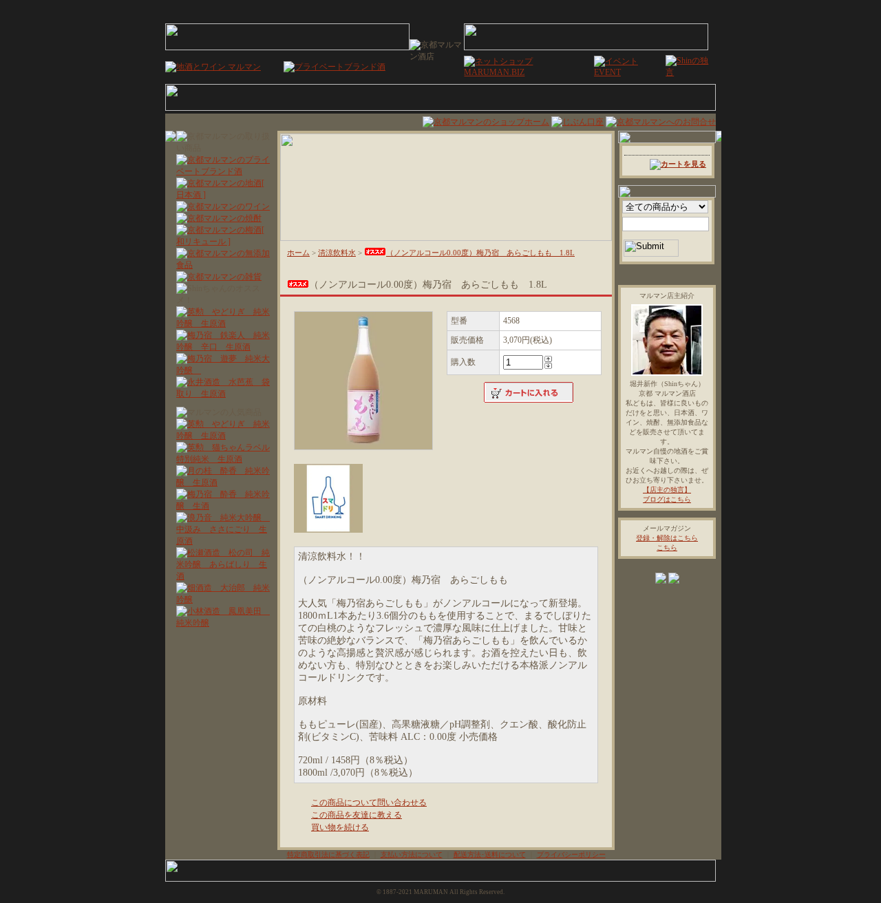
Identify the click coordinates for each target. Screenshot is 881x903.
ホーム (298, 252)
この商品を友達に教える (356, 815)
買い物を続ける (340, 827)
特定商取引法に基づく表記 (328, 854)
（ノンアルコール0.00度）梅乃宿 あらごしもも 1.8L (480, 252)
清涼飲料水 (337, 252)
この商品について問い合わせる (369, 802)
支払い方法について (412, 854)
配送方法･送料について (490, 854)
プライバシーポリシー (571, 854)
